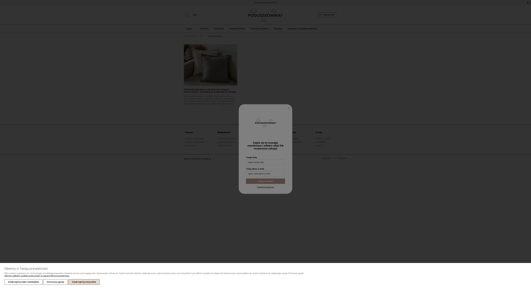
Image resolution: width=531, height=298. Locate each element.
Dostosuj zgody (55, 282)
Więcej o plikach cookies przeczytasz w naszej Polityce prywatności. (37, 275)
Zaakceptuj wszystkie (84, 282)
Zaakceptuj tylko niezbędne (23, 282)
